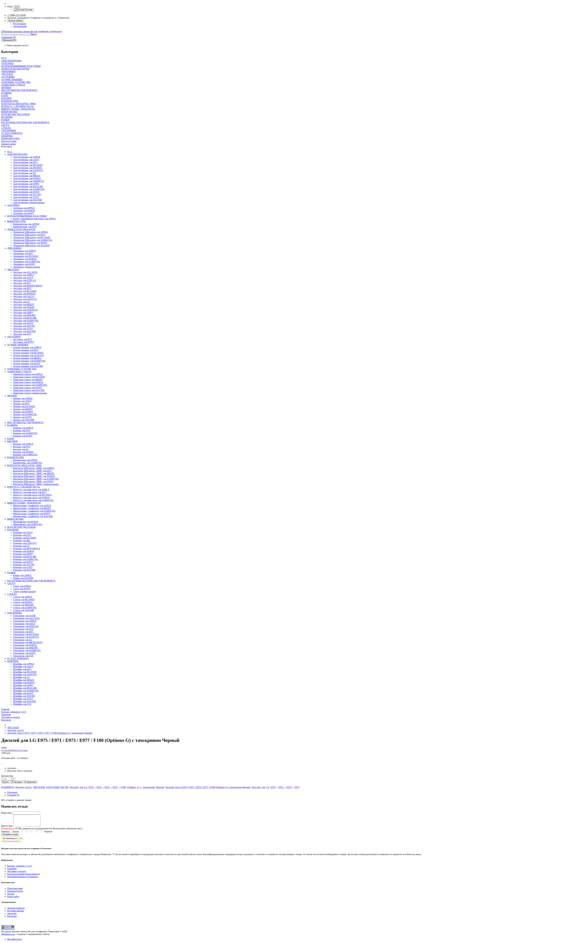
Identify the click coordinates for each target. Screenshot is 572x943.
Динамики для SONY (24, 264)
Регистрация (19, 23)
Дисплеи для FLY (22, 283)
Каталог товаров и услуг (19, 866)
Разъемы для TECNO (24, 564)
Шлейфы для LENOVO (25, 674)
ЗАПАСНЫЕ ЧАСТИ (57, 787)
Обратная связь (15, 888)
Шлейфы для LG (21, 677)
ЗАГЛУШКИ (13, 336)
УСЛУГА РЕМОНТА (18, 658)
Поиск (33, 34)
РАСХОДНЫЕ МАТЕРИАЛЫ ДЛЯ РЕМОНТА (31, 580)
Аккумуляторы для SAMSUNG (29, 189)
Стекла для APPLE (22, 597)
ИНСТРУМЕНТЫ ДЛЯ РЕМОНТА (25, 422)
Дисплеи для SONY (23, 323)
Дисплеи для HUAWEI (24, 291)
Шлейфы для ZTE (22, 704)
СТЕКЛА (12, 594)
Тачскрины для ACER (24, 615)
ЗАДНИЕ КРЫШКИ (17, 344)
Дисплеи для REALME (25, 318)
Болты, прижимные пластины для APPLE (34, 218)
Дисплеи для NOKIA (24, 307)
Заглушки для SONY (23, 342)
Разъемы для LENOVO (24, 543)
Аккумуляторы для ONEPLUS (28, 181)
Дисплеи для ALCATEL (25, 272)
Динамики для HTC (23, 253)
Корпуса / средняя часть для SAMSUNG (33, 500)
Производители (15, 891)
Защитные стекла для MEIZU (28, 379)
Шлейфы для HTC (22, 669)
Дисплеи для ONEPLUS (25, 310)
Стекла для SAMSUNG (25, 607)
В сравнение (30, 782)
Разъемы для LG (21, 546)
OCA (9, 151)
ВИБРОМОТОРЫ (16, 221)
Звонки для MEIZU (23, 409)
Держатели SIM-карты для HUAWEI (31, 237)
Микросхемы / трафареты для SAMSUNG (34, 511)
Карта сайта (13, 896)
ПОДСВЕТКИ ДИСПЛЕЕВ (21, 527)
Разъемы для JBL (21, 540)
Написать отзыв (19, 750)
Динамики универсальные (26, 267)
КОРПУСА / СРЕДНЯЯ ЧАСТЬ (23, 487)
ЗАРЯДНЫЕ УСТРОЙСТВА (22, 369)
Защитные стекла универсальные (30, 393)
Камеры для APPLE (23, 428)
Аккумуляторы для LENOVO (28, 170)
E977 (115, 787)
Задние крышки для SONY (27, 363)
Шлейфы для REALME (25, 688)
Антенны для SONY (23, 213)
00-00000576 (7, 787)
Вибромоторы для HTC (25, 226)
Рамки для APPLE (22, 575)
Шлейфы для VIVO (23, 698)
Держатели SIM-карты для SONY (30, 243)
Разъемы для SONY (23, 562)
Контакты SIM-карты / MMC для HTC (32, 470)
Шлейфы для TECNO (24, 696)
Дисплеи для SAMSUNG (26, 320)
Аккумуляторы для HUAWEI (28, 165)
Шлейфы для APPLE (23, 664)
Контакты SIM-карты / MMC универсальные (36, 484)
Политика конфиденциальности (23, 874)
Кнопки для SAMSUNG (25, 454)
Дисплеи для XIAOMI (24, 331)
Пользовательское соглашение (22, 876)
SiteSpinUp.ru (8, 934)
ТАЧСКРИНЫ (14, 613)
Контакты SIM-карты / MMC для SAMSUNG (36, 479)
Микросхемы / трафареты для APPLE (32, 505)
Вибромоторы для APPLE (26, 224)
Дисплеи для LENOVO (25, 299)
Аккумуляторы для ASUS (26, 159)
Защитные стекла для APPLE (28, 374)
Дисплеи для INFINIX (24, 293)
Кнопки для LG (21, 449)
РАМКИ (11, 572)
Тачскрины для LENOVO (26, 637)
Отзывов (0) (13, 795)
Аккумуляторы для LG (24, 173)
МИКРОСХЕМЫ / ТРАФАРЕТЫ (24, 503)
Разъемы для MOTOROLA (26, 548)
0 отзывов (6, 750)
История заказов (15, 910)
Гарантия (12, 868)
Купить (5, 782)
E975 (91, 787)
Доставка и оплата (16, 871)
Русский (28, 10)
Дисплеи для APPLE (23, 275)
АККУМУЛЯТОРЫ (17, 154)
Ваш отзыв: (7, 826)
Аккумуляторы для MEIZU (27, 175)
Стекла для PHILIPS (23, 605)
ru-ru (17, 7)
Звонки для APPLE (23, 398)
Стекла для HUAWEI (24, 599)
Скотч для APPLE (22, 586)
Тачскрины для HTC (23, 631)
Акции (10, 893)
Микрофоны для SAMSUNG (27, 524)
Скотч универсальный (24, 591)
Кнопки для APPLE (23, 444)
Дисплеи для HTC (22, 288)
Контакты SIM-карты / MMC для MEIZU (34, 473)
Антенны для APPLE (24, 208)
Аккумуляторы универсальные (29, 202)
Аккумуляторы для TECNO (27, 194)
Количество (7, 776)
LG (85, 787)
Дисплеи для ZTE (22, 334)
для (81, 787)
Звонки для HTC (21, 403)
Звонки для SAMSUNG (25, 414)
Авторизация (20, 26)
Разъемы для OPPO (23, 554)
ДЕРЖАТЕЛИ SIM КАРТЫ (21, 229)
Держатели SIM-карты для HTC (29, 234)
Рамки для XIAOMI (23, 578)
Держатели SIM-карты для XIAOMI (31, 245)
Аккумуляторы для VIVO (26, 197)
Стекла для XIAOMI (23, 610)
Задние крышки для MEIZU (27, 358)
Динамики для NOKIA (24, 259)
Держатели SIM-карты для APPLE (30, 232)
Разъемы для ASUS (23, 532)
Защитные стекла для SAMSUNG (30, 385)
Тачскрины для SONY (24, 653)
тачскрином (149, 787)
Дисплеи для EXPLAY (24, 280)
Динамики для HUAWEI (25, 256)
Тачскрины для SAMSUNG (27, 650)
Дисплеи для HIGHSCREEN (27, 285)
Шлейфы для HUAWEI (24, 672)
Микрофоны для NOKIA (25, 521)
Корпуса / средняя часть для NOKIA (31, 497)
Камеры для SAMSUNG (25, 433)
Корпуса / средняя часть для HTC (30, 492)
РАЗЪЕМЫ (12, 529)
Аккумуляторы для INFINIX (27, 167)
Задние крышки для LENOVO (28, 355)
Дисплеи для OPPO (23, 312)
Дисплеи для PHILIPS (24, 315)
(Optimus (131, 787)
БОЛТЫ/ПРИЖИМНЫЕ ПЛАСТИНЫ (27, 216)
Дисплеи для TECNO (24, 326)
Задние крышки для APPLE (27, 347)
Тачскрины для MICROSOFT (28, 642)
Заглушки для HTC (22, 339)
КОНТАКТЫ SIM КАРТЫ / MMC (24, 465)
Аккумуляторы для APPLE (26, 157)
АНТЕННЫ (13, 205)
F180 (123, 787)
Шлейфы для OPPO (23, 685)
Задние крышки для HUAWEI (28, 352)
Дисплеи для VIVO (23, 328)
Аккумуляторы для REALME (28, 186)
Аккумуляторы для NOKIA (27, 178)
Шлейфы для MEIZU (23, 680)
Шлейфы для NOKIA (24, 682)
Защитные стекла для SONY (27, 387)
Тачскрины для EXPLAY (26, 626)
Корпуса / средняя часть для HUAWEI (32, 495)
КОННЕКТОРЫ (15, 457)
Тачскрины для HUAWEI (26, 634)
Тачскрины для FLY (23, 629)
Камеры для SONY (22, 436)
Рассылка (12, 916)
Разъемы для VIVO (22, 567)
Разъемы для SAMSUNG (25, 559)
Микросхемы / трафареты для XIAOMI (33, 516)
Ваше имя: (6, 813)
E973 (107, 787)
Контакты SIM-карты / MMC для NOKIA (34, 476)
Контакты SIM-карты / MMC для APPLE (33, 468)
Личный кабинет (15, 21)
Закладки (12, 913)
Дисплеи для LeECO (23, 296)
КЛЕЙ (10, 438)
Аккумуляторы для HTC (25, 162)
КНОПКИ (12, 441)
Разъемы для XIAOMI (24, 570)
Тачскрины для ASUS (24, 623)
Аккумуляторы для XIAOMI (27, 200)
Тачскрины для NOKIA (25, 645)
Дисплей (73, 787)
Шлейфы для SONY (23, 693)
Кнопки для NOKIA (23, 452)
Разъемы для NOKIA (23, 551)
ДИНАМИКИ (14, 248)
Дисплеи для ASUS (23, 277)
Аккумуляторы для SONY (26, 192)
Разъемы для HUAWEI (24, 538)
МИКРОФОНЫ (15, 519)
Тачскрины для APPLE (24, 621)
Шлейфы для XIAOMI (24, 701)
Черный (160, 787)
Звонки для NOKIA (23, 411)
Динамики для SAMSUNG (26, 261)
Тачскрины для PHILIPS (25, 647)
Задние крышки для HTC (26, 350)
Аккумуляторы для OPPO (26, 184)
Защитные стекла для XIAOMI (28, 390)
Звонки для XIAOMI (23, 420)
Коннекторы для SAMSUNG (27, 462)
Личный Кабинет (16, 908)
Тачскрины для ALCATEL (26, 618)
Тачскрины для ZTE (23, 656)
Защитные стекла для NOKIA (28, 382)
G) (138, 787)
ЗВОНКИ (12, 395)
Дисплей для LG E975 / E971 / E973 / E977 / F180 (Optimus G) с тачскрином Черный (49, 733)
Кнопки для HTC (22, 446)
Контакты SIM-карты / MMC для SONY (33, 481)
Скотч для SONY (22, 588)
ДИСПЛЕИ (13, 269)
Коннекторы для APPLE (25, 460)
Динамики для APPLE (24, 251)
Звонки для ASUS (22, 401)
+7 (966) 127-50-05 (16, 15)
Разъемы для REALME (24, 556)
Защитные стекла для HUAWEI (29, 377)
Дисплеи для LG (21, 302)
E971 (99, 787)
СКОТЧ (11, 583)
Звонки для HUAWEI (24, 406)
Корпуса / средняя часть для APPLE (31, 489)
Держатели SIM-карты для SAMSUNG (32, 240)
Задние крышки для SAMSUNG (29, 361)
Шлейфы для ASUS (23, 666)
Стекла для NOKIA (23, 602)
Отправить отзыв (10, 834)
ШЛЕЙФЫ (12, 661)
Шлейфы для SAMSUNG (26, 690)
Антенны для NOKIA (24, 210)
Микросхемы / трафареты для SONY (31, 513)
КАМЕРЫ (12, 425)
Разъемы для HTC (22, 535)
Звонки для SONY (22, 417)
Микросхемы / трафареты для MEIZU (32, 508)
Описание (12, 792)
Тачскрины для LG (22, 639)
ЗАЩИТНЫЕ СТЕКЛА (19, 371)
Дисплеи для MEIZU (23, 304)
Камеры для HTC (22, 430)
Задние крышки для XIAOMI (28, 366)
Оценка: (5, 831)
